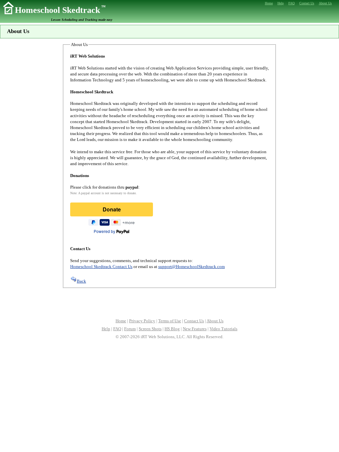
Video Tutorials (223, 328)
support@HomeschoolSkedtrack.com (191, 266)
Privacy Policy (142, 320)
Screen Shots (150, 328)
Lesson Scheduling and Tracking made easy (81, 20)
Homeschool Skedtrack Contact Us (101, 266)
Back (81, 281)
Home (121, 320)
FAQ (117, 328)
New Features (195, 328)
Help (106, 328)
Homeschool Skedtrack (60, 10)
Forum (130, 328)
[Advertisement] (169, 302)
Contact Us (194, 320)
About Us (215, 320)
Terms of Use (169, 320)
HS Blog (172, 328)
